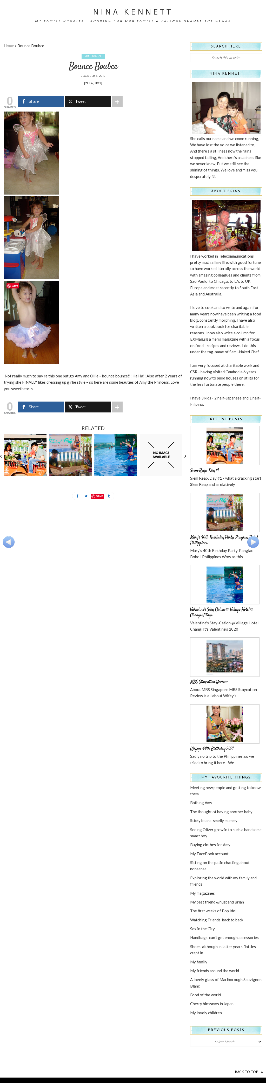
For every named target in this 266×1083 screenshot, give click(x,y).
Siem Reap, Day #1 (204, 470)
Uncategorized (93, 56)
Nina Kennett (133, 12)
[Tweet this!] (86, 496)
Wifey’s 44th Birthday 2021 (212, 749)
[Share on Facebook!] (77, 496)
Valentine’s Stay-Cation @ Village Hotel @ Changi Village (221, 612)
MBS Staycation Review (209, 682)
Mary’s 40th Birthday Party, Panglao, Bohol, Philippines (224, 540)
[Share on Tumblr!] (109, 496)
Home (9, 45)
